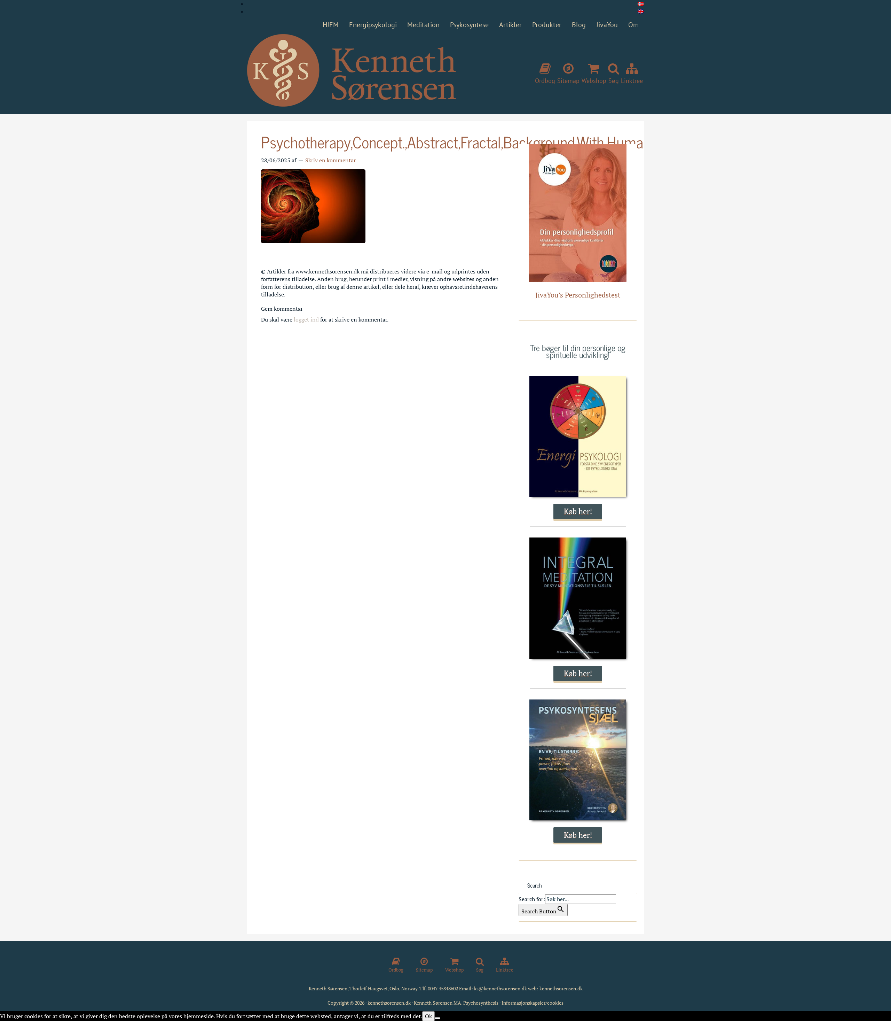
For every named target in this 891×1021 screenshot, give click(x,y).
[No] (437, 1018)
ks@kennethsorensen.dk (500, 988)
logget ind (306, 319)
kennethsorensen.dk (561, 988)
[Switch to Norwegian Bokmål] (641, 4)
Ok (428, 1016)
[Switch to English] (641, 11)
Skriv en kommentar (330, 160)
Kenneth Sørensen (351, 70)
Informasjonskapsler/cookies (532, 1002)
